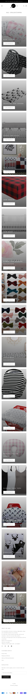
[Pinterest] (8, 646)
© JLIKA (14, 683)
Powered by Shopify (14, 685)
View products (9, 43)
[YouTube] (11, 646)
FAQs (3, 660)
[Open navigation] (2, 5)
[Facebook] (2, 646)
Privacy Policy (4, 653)
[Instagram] (5, 646)
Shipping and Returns (6, 655)
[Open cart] (26, 5)
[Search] (23, 5)
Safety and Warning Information (8, 658)
